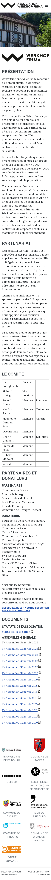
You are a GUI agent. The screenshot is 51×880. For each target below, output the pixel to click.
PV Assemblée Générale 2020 (20, 673)
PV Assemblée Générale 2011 (19, 716)
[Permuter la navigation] (46, 5)
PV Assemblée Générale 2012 (20, 710)
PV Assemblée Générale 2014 (20, 698)
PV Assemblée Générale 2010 (20, 722)
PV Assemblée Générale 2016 (20, 685)
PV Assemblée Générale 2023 (20, 661)
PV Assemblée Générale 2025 (20, 648)
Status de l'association (16, 631)
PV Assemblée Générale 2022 (20, 667)
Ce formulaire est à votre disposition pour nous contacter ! (25, 609)
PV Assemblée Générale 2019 (20, 679)
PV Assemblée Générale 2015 (20, 691)
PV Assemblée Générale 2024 (20, 654)
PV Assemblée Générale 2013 (20, 704)
